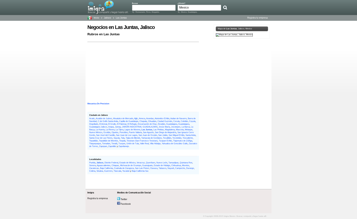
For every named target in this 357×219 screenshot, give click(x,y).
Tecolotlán (176, 138)
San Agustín (148, 132)
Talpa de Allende (133, 138)
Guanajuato (147, 165)
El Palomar (121, 124)
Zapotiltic (112, 146)
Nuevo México (95, 132)
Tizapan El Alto (165, 141)
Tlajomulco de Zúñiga (182, 141)
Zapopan (103, 146)
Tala (123, 138)
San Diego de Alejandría (165, 132)
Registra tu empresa (257, 18)
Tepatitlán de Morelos (108, 141)
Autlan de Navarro (178, 118)
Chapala (143, 121)
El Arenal (103, 124)
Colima (92, 171)
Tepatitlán (93, 141)
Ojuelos (115, 132)
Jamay (118, 127)
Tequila (122, 141)
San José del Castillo (105, 135)
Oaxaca (153, 168)
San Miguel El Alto (176, 135)
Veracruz (141, 162)
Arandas (150, 118)
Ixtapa (111, 127)
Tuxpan (121, 143)
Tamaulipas (173, 162)
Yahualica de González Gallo (175, 143)
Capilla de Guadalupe (128, 121)
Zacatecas (94, 168)
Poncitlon (124, 132)
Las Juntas (146, 129)
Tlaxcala (117, 171)
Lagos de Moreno (132, 129)
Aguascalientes (103, 165)
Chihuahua (176, 165)
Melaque (188, 129)
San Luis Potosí (142, 168)
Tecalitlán (167, 138)
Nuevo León (161, 162)
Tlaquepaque (95, 143)
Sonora (92, 165)
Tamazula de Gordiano (151, 138)
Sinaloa (100, 171)
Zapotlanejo (123, 146)
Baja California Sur (140, 171)
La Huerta (100, 129)
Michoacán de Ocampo (130, 165)
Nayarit (171, 168)
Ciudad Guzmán (164, 121)
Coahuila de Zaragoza (124, 168)
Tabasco (162, 168)
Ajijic (136, 118)
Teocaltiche (188, 138)
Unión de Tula (132, 143)
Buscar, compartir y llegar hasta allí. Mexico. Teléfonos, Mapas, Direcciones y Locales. (108, 7)
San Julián (163, 135)
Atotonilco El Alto (162, 118)
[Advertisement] (143, 69)
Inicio (96, 18)
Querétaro (150, 162)
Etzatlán (161, 124)
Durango (190, 168)
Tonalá (114, 143)
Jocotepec (176, 127)
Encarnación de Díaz (147, 124)
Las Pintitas (158, 129)
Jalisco (100, 162)
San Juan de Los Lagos (126, 135)
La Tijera (119, 129)
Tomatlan (106, 143)
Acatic (92, 118)
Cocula (176, 121)
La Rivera (110, 129)
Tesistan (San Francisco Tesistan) (142, 141)
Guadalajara (171, 124)
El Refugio (132, 124)
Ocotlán (106, 132)
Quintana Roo (186, 162)
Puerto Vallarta (135, 132)
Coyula (192, 121)
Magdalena (170, 129)
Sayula (117, 138)
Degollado (93, 124)
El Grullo (112, 124)
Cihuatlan (152, 121)
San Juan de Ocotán (148, 135)
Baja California (106, 168)
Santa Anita (191, 135)
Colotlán (184, 121)
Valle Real (144, 143)
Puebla (92, 162)
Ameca (142, 118)
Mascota (180, 129)
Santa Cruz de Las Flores (100, 138)
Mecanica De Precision (98, 103)
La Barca (186, 127)
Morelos (185, 165)
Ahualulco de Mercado (123, 118)
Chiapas (115, 165)
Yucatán (126, 171)
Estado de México (127, 162)
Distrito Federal (111, 162)
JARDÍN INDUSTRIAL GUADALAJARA (139, 127)
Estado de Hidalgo (162, 165)
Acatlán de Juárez (104, 118)
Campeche (180, 168)
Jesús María (164, 127)
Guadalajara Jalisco (98, 127)
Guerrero (108, 171)
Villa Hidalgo (155, 143)
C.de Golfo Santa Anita (108, 121)
